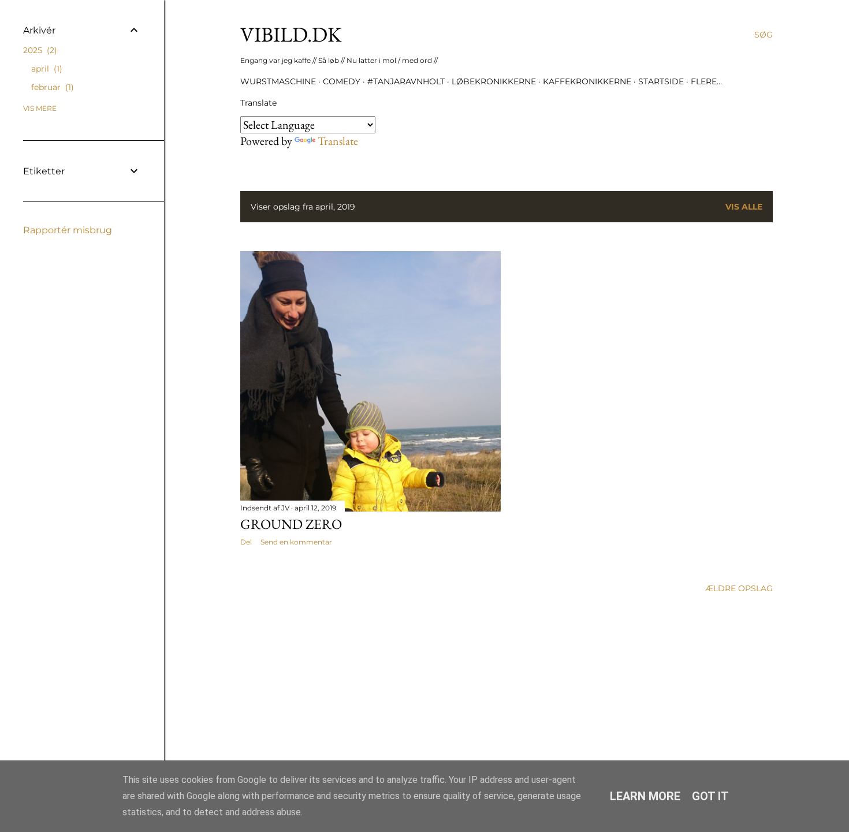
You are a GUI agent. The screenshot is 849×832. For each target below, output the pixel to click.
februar (51, 87)
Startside (661, 81)
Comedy (341, 81)
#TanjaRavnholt (406, 81)
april (45, 69)
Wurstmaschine (278, 81)
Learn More (645, 796)
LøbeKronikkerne (494, 81)
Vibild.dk (291, 34)
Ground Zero (291, 524)
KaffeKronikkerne (587, 81)
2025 (38, 50)
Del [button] (246, 542)
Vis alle (743, 207)
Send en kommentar (296, 542)
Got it (710, 796)
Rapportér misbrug (67, 230)
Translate (338, 140)
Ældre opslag (739, 588)
